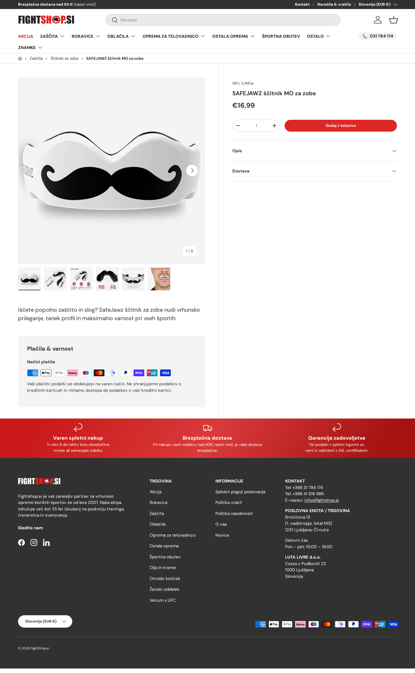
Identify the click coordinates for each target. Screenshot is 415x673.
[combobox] (223, 20)
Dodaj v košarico (341, 125)
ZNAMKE (27, 47)
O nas (221, 524)
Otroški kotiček (165, 578)
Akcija (155, 491)
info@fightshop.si (321, 500)
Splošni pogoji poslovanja (240, 491)
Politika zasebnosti (234, 513)
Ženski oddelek (165, 589)
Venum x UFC (163, 600)
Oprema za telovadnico (173, 535)
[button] (393, 20)
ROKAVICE (82, 36)
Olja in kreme (163, 567)
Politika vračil (228, 502)
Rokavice (159, 502)
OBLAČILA (118, 36)
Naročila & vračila (334, 4)
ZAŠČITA (49, 36)
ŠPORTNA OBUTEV (281, 36)
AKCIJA (25, 36)
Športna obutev (165, 556)
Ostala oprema (164, 546)
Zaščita (157, 513)
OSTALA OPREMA (230, 36)
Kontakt (302, 4)
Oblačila (157, 524)
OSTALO (315, 36)
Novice (222, 535)
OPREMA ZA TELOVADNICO (170, 36)
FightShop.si (39, 648)
